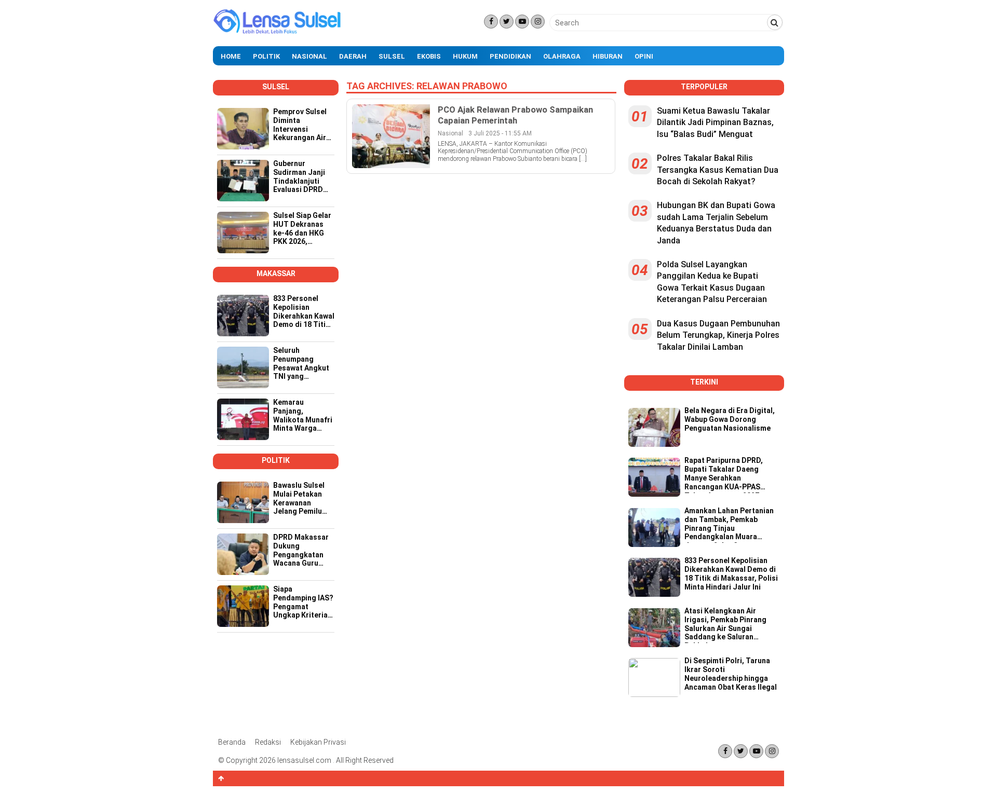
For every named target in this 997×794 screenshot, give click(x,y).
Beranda (232, 742)
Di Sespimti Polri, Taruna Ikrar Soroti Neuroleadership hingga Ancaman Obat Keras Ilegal (730, 673)
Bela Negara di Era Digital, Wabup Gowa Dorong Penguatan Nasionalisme (729, 419)
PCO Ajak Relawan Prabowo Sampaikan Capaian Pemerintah (515, 114)
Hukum (465, 56)
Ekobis (429, 56)
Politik (266, 56)
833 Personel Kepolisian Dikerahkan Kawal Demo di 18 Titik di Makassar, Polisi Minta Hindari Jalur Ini (731, 573)
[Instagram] (538, 21)
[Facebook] (491, 21)
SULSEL (392, 56)
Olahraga (562, 56)
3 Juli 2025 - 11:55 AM (500, 133)
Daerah (353, 56)
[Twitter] (507, 21)
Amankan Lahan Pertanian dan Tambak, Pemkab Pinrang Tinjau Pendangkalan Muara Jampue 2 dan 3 (729, 524)
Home (231, 56)
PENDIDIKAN (510, 56)
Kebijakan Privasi (318, 742)
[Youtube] (522, 21)
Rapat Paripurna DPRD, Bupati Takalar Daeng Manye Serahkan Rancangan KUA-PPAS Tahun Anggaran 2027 (723, 474)
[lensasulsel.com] (278, 33)
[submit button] (775, 22)
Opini (644, 56)
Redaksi (268, 742)
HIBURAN (607, 56)
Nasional (309, 56)
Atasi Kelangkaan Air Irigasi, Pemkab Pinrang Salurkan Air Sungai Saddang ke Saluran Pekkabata (725, 625)
